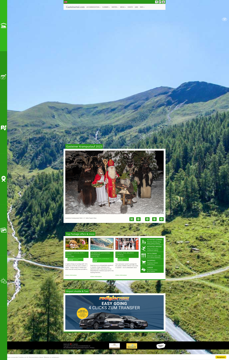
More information (71, 275)
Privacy (92, 348)
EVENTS (130, 7)
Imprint (86, 348)
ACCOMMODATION (93, 7)
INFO (142, 7)
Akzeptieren (221, 357)
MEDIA (122, 7)
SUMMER (105, 7)
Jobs (136, 7)
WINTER (114, 7)
